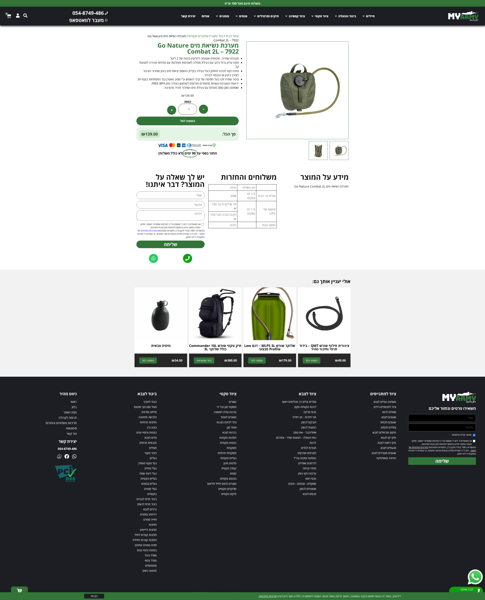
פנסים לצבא (309, 494)
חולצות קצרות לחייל (146, 535)
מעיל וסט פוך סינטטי (145, 407)
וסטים (233, 473)
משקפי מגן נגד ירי (226, 407)
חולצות (153, 524)
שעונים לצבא (389, 417)
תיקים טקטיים (228, 494)
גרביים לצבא (150, 509)
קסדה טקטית (228, 468)
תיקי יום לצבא (388, 437)
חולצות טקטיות (227, 437)
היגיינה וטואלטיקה (386, 458)
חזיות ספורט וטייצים (146, 545)
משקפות (231, 448)
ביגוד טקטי (151, 453)
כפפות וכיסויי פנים (146, 432)
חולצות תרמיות (148, 422)
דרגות (313, 443)
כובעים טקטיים (228, 478)
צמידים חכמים (388, 427)
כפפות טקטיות (228, 443)
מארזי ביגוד (151, 555)
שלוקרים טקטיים (199, 36)
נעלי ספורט (150, 489)
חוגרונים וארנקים (307, 453)
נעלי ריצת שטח (148, 473)
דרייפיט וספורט (148, 514)
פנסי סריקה (309, 412)
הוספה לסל (187, 121)
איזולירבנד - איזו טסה (304, 432)
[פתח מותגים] (216, 16)
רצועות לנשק (308, 427)
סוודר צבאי (151, 560)
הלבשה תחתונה (147, 417)
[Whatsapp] (74, 456)
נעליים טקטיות (228, 458)
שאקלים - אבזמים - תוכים (302, 483)
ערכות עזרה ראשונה (225, 412)
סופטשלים (151, 565)
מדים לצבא (151, 437)
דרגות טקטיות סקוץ (305, 407)
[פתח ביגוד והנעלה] (335, 16)
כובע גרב (152, 427)
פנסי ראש (310, 478)
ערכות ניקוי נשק (307, 473)
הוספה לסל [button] (312, 360)
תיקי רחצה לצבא (387, 443)
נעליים (153, 458)
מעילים (153, 448)
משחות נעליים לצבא (385, 402)
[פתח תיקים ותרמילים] (254, 16)
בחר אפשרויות (204, 360)
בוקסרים (152, 494)
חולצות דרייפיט (148, 530)
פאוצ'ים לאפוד (228, 417)
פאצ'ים (232, 402)
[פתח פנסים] (236, 16)
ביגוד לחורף (150, 402)
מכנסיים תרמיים (148, 443)
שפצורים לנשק (308, 489)
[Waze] (59, 456)
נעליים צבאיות (149, 483)
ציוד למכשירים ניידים (385, 407)
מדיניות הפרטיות (267, 596)
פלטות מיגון (230, 463)
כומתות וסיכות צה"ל (305, 458)
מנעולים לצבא (388, 448)
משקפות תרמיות (227, 453)
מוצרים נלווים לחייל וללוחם (221, 483)
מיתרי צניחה (309, 468)
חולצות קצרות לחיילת (145, 540)
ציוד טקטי (217, 36)
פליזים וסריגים (149, 412)
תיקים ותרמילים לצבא (384, 432)
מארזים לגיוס (389, 412)
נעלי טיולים (151, 468)
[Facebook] (66, 456)
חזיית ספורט (150, 519)
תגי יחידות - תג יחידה (304, 417)
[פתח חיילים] (363, 16)
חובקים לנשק (308, 422)
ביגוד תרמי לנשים (147, 504)
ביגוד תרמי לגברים (147, 499)
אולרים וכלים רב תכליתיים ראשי (299, 402)
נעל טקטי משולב (147, 463)
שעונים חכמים (388, 422)
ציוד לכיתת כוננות (226, 422)
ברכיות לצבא (229, 432)
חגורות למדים (308, 448)
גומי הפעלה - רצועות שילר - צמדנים (296, 437)
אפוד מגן (231, 427)
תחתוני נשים (149, 571)
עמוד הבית (232, 36)
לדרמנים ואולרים (307, 463)
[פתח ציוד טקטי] (312, 16)
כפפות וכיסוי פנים (147, 550)
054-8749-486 (67, 449)
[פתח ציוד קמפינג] (286, 16)
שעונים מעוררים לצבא (384, 453)
